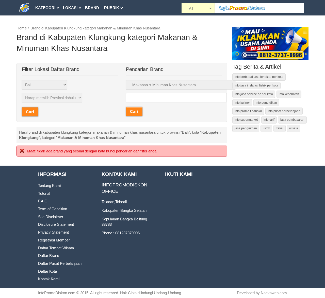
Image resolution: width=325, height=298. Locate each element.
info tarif (269, 119)
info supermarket (246, 119)
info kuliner (242, 102)
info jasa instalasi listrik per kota (256, 85)
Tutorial (44, 193)
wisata (293, 128)
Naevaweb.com (274, 293)
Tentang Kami (49, 185)
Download (46, 23)
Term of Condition (52, 209)
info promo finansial (248, 111)
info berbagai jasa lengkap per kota (259, 77)
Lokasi (70, 8)
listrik (266, 128)
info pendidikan (266, 102)
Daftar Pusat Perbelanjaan (60, 263)
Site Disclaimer (50, 217)
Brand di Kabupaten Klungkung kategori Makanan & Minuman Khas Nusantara (95, 28)
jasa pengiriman (246, 128)
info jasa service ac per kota (254, 94)
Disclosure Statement (56, 224)
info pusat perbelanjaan (284, 111)
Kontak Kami (48, 279)
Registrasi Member (54, 240)
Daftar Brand (48, 255)
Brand (92, 8)
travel (279, 128)
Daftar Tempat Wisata (56, 248)
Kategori (45, 8)
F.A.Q (42, 201)
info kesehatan (289, 94)
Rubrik (111, 8)
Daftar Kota (47, 271)
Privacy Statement (53, 232)
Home (22, 28)
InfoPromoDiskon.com (56, 293)
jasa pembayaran (292, 119)
